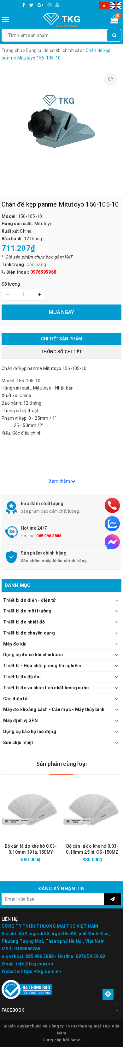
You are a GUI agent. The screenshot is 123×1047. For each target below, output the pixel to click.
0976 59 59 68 (90, 956)
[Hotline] (112, 505)
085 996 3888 (48, 535)
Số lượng (11, 284)
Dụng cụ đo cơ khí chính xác (33, 654)
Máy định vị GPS (20, 720)
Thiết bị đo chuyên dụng (29, 632)
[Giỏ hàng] (114, 20)
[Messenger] (112, 541)
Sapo (75, 1040)
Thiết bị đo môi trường (27, 610)
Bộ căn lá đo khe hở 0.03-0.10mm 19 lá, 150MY (31, 849)
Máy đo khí (15, 643)
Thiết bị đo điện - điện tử (29, 600)
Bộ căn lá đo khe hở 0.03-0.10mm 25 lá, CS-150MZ (92, 849)
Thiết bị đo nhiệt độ (24, 621)
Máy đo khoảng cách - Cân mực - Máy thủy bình (53, 709)
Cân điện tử (15, 698)
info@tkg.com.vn (34, 963)
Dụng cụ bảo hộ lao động (29, 731)
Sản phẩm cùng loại (61, 763)
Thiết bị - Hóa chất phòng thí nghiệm (42, 665)
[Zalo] (112, 523)
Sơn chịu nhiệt (18, 742)
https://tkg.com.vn (41, 971)
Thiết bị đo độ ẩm (22, 676)
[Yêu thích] (110, 79)
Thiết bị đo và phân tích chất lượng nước (46, 687)
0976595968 (43, 272)
